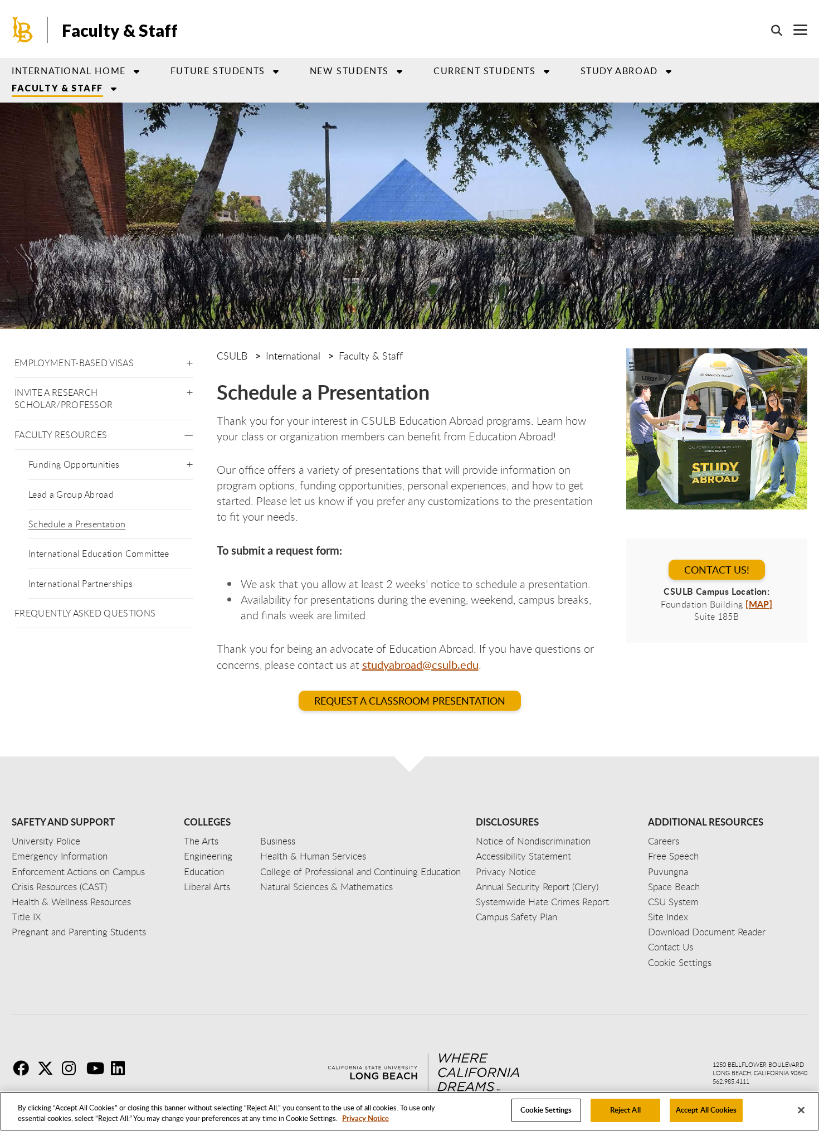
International (293, 355)
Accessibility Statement (523, 856)
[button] (189, 361)
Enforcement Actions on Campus (78, 871)
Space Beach (674, 886)
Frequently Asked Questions (84, 613)
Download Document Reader (707, 931)
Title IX (26, 916)
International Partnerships (80, 583)
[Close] (801, 1110)
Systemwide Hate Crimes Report (542, 901)
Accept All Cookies (706, 1110)
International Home (69, 71)
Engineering (208, 856)
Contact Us (670, 946)
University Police (46, 840)
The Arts (201, 840)
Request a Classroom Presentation (409, 700)
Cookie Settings (546, 1110)
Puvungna (668, 871)
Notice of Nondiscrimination (533, 840)
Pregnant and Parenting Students (79, 931)
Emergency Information (60, 856)
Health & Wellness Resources (71, 901)
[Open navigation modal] (794, 29)
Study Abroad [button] (619, 71)
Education (204, 871)
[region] (409, 1111)
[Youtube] (97, 1068)
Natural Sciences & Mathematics (326, 886)
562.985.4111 (731, 1081)
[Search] (771, 30)
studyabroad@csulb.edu (420, 664)
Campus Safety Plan (516, 916)
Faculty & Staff (120, 30)
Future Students (217, 71)
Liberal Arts (207, 886)
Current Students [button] (484, 71)
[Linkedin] (122, 1068)
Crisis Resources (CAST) (59, 886)
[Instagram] (73, 1068)
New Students (349, 71)
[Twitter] (48, 1068)
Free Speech (673, 856)
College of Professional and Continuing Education (360, 871)
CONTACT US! (716, 569)
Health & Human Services (313, 856)
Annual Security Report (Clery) (537, 886)
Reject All (625, 1110)
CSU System (673, 901)
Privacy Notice (365, 1119)
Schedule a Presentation (76, 524)
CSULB (232, 355)
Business (277, 840)
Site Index (668, 916)
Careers (663, 840)
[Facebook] (24, 1068)
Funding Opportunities (74, 464)
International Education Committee (98, 553)
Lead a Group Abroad (71, 494)
